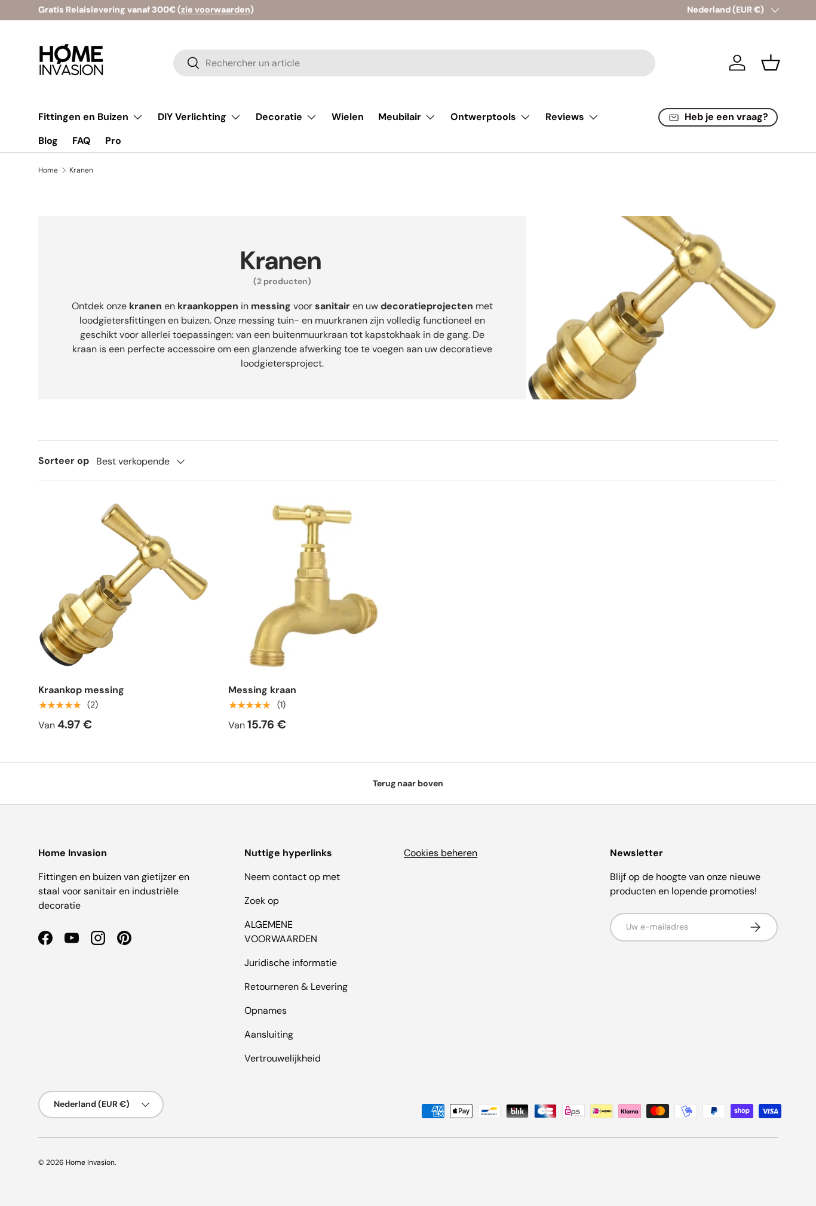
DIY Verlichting (192, 116)
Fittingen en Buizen (83, 116)
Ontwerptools (483, 116)
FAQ (81, 140)
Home (48, 170)
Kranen (81, 170)
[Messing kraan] (313, 585)
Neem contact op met (292, 876)
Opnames (265, 1010)
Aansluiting (268, 1034)
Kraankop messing (81, 690)
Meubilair (399, 116)
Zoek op (261, 900)
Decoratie (279, 116)
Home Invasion (90, 1162)
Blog (48, 140)
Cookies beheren (440, 853)
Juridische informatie (290, 962)
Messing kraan (262, 690)
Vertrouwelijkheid (282, 1058)
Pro (113, 140)
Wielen (348, 116)
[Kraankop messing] (123, 585)
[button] (770, 63)
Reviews (564, 116)
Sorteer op (63, 460)
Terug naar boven (408, 783)
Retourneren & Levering (296, 986)
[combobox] (414, 63)
